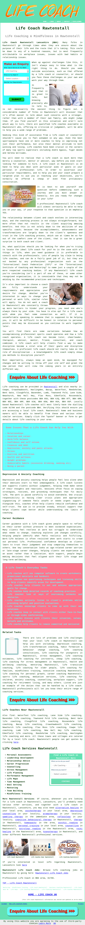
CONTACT (67, 21)
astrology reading (30, 829)
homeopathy (30, 823)
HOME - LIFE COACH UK (42, 894)
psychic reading (68, 823)
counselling (72, 826)
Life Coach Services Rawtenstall (30, 748)
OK (54, 923)
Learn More (45, 923)
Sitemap (4, 904)
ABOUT (59, 21)
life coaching (50, 653)
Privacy (81, 904)
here (16, 742)
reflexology (64, 817)
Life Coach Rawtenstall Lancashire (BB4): (31, 42)
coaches (37, 147)
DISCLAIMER (76, 21)
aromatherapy (50, 814)
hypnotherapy (50, 832)
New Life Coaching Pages (18, 904)
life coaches (58, 124)
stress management (51, 656)
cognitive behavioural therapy (33, 820)
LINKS (51, 21)
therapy (78, 820)
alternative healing (67, 808)
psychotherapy (33, 811)
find (12, 715)
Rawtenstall (50, 387)
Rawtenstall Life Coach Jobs (51, 873)
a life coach (69, 805)
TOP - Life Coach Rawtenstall (20, 883)
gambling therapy (13, 817)
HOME (45, 21)
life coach (44, 74)
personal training (28, 826)
